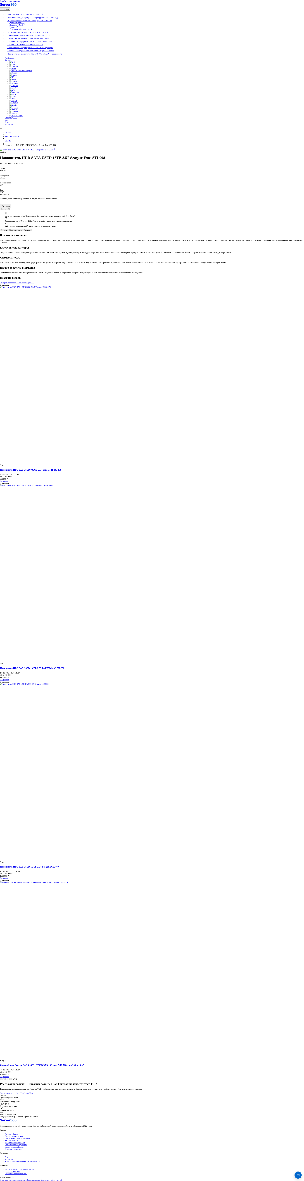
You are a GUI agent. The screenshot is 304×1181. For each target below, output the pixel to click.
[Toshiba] (13, 113)
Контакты (9, 124)
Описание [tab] (4, 230)
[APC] (12, 90)
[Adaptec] (14, 86)
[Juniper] (13, 101)
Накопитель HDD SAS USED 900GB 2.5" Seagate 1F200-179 (30, 470)
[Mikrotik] (14, 107)
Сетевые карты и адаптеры (16, 1145)
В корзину (6, 206)
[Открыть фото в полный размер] (28, 150)
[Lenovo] (13, 81)
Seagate (8, 141)
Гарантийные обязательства (16, 1174)
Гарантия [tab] (27, 230)
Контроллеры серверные (15, 1143)
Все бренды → (11, 118)
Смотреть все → (17, 283)
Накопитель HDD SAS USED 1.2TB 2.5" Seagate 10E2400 (29, 867)
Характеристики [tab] (16, 230)
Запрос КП (5, 209)
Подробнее (4, 481)
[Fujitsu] (13, 96)
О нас (7, 122)
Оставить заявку (7, 1093)
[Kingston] (14, 103)
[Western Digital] (16, 116)
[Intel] (12, 64)
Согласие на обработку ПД (51, 1180)
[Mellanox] (14, 84)
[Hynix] (13, 69)
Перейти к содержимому (10, 1)
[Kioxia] (13, 105)
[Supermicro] (15, 111)
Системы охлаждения (13, 1149)
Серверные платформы (14, 1147)
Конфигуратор (11, 58)
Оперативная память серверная (17, 1138)
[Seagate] (13, 75)
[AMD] (13, 88)
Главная (8, 132)
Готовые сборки (11, 1134)
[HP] (12, 77)
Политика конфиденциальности (13, 1180)
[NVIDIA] (14, 109)
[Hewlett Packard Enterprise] (21, 71)
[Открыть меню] (1, 128)
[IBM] (12, 98)
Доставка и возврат (12, 1172)
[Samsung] (14, 66)
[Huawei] (13, 79)
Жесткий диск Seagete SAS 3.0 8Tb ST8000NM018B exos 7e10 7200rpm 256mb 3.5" (42, 1065)
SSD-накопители (11, 1140)
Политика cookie (33, 1180)
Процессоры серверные (14, 1136)
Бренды (8, 60)
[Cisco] (13, 94)
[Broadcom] (14, 92)
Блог (7, 120)
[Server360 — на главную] (9, 6)
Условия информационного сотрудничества (22, 1161)
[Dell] (12, 62)
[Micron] (13, 73)
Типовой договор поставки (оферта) (19, 1169)
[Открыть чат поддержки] (298, 1175)
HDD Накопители (12, 136)
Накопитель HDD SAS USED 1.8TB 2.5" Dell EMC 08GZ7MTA (32, 668)
